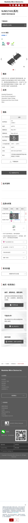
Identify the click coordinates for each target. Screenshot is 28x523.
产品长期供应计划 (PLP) (7, 416)
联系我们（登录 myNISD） (15, 341)
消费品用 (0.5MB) (7, 25)
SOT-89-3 (17, 213)
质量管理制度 (4, 406)
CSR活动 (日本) (5, 387)
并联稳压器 (13, 363)
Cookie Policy (15, 512)
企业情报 (3, 375)
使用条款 (17, 444)
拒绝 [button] (17, 520)
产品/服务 (7, 363)
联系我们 (14, 395)
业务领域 (3, 383)
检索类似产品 (15, 172)
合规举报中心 (4, 389)
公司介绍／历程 (5, 381)
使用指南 (3, 35)
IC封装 (3, 410)
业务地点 (3, 385)
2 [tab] (14, 69)
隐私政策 (3, 444)
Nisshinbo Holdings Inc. (7, 451)
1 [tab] (13, 69)
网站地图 (17, 447)
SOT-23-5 (17, 219)
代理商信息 (15, 305)
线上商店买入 (15, 326)
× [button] (25, 504)
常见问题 (3, 414)
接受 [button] (11, 520)
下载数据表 (15, 161)
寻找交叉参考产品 (5, 412)
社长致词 (3, 379)
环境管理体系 (4, 408)
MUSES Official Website (16, 423)
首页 (2, 363)
